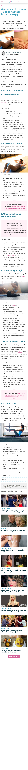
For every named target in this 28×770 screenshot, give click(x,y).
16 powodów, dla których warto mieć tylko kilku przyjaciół (12, 631)
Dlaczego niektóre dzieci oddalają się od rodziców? (13, 531)
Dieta (2, 5)
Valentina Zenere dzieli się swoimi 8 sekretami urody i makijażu (13, 611)
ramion (20, 351)
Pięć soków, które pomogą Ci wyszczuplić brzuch (15, 396)
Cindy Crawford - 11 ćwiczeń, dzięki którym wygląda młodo (13, 571)
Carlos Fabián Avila (14, 54)
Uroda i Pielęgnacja (6, 548)
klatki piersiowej (9, 255)
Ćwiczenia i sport (5, 508)
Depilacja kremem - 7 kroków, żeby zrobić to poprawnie (13, 551)
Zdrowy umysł (5, 628)
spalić (23, 276)
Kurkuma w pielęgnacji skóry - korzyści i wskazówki (11, 651)
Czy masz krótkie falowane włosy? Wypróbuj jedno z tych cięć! (13, 591)
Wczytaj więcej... (14, 656)
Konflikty (3, 528)
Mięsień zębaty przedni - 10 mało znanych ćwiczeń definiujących (12, 511)
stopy (13, 305)
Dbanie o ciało (5, 648)
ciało (2, 420)
